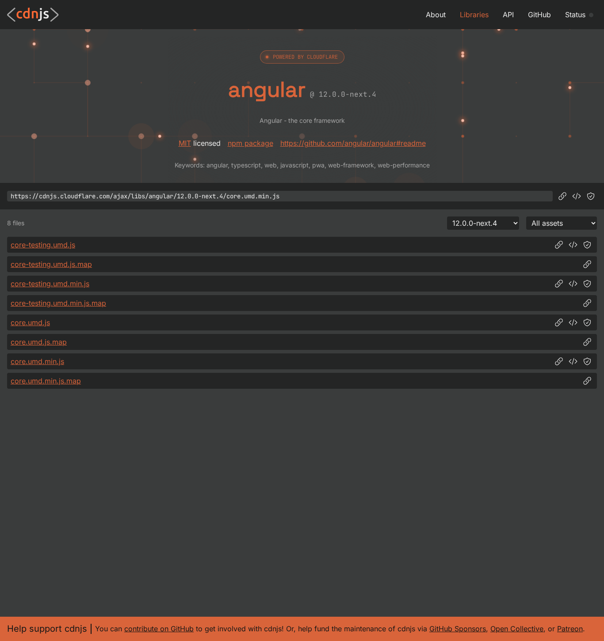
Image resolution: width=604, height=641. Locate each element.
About (436, 14)
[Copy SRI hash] (591, 196)
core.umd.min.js (37, 361)
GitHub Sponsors (457, 628)
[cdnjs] (33, 15)
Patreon (570, 628)
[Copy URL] (562, 196)
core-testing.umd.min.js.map (58, 303)
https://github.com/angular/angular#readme (353, 143)
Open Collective (516, 628)
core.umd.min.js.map (46, 381)
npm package (250, 143)
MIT (185, 143)
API (508, 14)
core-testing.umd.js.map (51, 264)
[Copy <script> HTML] (576, 196)
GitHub (539, 14)
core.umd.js (30, 322)
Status (575, 14)
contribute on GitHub (159, 628)
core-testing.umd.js (43, 245)
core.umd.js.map (39, 342)
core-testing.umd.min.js (50, 284)
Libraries (474, 14)
